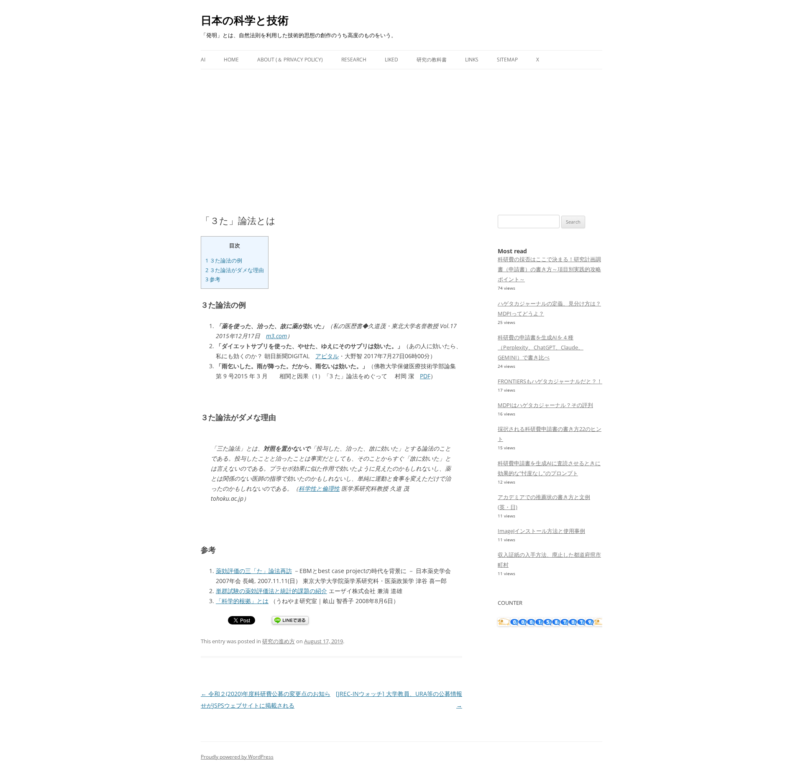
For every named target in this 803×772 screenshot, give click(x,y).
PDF (425, 376)
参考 (212, 279)
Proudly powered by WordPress (237, 756)
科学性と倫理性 (319, 488)
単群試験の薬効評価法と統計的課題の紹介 (271, 591)
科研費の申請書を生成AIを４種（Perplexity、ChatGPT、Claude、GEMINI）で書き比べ (540, 347)
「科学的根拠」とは (242, 601)
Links (471, 59)
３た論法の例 (223, 260)
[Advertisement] (401, 132)
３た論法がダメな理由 (234, 270)
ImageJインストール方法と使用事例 (541, 531)
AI (203, 59)
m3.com (276, 336)
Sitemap (507, 59)
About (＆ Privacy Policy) (290, 59)
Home (231, 59)
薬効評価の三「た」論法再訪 (254, 571)
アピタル (327, 356)
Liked (391, 59)
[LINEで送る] (290, 621)
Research (353, 59)
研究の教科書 (432, 59)
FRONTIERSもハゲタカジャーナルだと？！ (550, 381)
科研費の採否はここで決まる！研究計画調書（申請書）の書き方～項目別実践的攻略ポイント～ (549, 269)
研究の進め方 (278, 641)
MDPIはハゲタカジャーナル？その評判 (545, 405)
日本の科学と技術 (245, 20)
